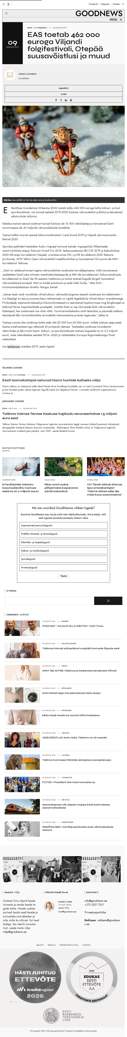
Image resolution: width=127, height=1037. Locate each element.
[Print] (70, 100)
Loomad (66, 755)
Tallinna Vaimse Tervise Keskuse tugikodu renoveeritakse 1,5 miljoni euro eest (59, 416)
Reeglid (52, 945)
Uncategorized (68, 643)
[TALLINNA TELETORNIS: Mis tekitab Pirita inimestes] (32, 869)
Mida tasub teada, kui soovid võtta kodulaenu (71, 715)
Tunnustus (67, 777)
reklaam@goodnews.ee (102, 922)
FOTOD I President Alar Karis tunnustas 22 (68, 782)
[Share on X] (61, 100)
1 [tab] (10, 1001)
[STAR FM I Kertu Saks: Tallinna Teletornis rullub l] (111, 869)
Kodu (29, 27)
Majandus (42, 27)
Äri (35, 27)
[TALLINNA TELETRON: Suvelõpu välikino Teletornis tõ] (52, 869)
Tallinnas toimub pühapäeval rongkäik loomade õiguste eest (81, 648)
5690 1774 (64, 908)
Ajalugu (65, 733)
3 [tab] (17, 1001)
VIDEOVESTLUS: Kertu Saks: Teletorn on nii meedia (74, 737)
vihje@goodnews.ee (15, 932)
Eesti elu (66, 800)
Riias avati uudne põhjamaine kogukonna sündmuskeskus (61, 488)
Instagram (105, 4)
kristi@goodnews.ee (67, 912)
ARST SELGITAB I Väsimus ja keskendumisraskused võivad (79, 670)
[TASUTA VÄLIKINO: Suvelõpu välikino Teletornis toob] (71, 869)
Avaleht (40, 945)
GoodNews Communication (86, 1031)
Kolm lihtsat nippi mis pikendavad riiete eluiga (71, 693)
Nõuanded (66, 688)
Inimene (64, 621)
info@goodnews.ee (96, 901)
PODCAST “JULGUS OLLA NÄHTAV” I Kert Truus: (73, 625)
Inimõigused (67, 822)
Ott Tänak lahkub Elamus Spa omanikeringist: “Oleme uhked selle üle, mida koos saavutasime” (104, 489)
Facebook (93, 4)
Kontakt (86, 945)
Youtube (116, 4)
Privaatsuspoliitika (95, 912)
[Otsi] (108, 601)
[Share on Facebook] (56, 100)
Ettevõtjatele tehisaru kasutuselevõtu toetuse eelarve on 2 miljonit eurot (20, 488)
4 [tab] (20, 1001)
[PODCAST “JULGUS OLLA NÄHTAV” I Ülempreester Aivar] (91, 869)
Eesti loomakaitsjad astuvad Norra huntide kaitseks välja (51, 380)
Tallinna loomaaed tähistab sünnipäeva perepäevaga (76, 759)
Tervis (64, 666)
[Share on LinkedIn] (66, 100)
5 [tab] (23, 1001)
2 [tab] (13, 1001)
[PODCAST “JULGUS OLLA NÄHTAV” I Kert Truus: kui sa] (13, 869)
